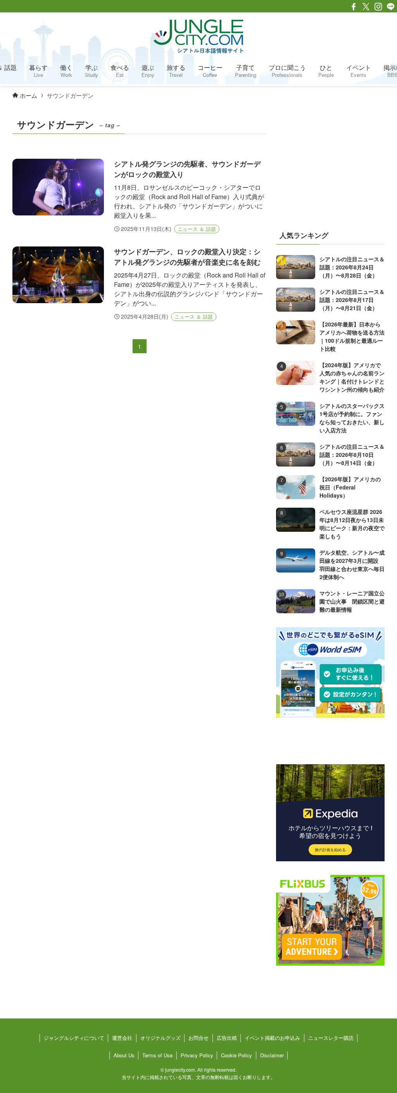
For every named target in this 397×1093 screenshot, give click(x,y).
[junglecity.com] (198, 36)
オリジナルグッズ (160, 1037)
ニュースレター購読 (331, 1037)
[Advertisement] (330, 164)
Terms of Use (157, 1055)
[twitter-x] (366, 6)
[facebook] (353, 6)
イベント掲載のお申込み (272, 1037)
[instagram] (378, 6)
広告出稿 (227, 1037)
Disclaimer (272, 1055)
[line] (391, 6)
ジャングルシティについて (74, 1037)
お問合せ (198, 1037)
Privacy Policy (197, 1055)
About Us (124, 1055)
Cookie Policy (236, 1055)
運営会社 (122, 1037)
